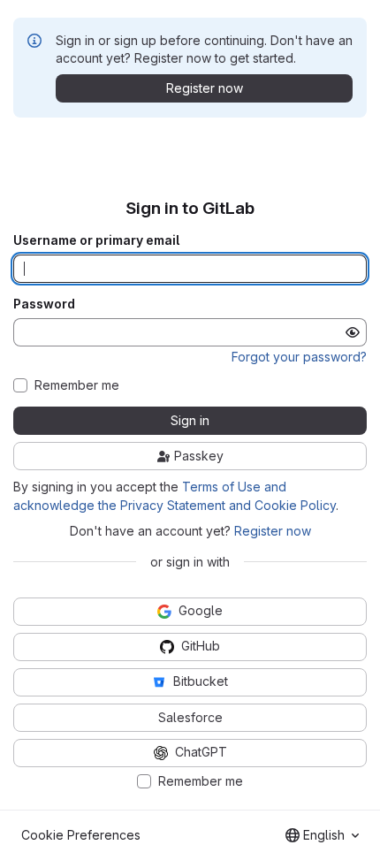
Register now (272, 530)
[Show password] (352, 332)
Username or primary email (96, 240)
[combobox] (322, 835)
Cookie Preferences (81, 834)
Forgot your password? (299, 356)
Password (44, 304)
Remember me (76, 385)
